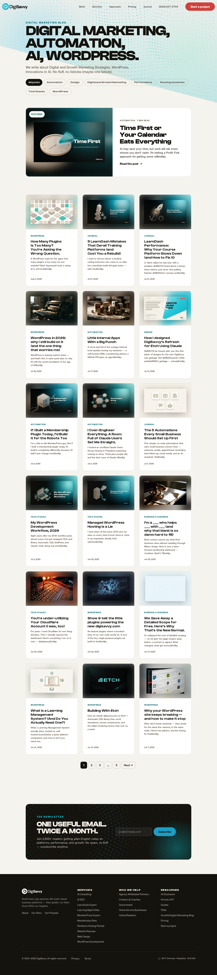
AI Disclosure (168, 894)
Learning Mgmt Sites (88, 910)
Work (82, 6)
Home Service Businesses (132, 910)
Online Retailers (127, 915)
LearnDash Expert (87, 904)
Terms (87, 958)
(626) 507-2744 (168, 6)
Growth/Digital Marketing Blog (177, 915)
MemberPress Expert (88, 915)
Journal (147, 6)
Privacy (75, 958)
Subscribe (164, 832)
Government (125, 904)
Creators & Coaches (129, 899)
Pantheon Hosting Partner (91, 925)
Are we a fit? (167, 899)
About (25, 912)
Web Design (83, 936)
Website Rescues (86, 931)
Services (97, 6)
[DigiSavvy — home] (14, 6)
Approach (115, 6)
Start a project (200, 7)
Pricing (132, 6)
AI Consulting (84, 894)
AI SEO (81, 899)
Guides (164, 904)
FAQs (163, 910)
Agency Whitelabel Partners (134, 894)
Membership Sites (87, 920)
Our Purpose (51, 912)
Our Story (36, 912)
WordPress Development (90, 941)
